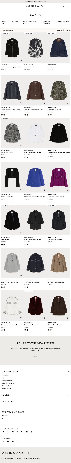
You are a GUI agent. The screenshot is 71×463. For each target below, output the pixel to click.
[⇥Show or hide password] (50, 224)
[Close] (52, 205)
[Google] (21, 244)
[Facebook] (26, 244)
